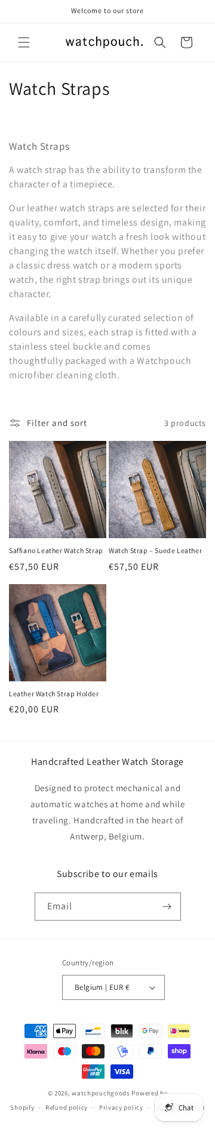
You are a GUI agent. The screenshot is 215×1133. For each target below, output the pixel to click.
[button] (24, 42)
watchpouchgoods (101, 1093)
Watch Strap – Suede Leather (155, 550)
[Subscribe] (167, 907)
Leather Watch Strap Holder (54, 693)
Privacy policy (121, 1107)
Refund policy (66, 1107)
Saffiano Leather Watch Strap (56, 550)
